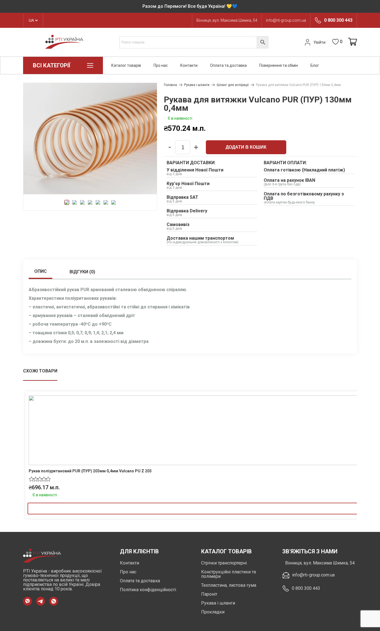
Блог (314, 65)
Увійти (319, 42)
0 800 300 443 (338, 20)
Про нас (161, 65)
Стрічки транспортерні (224, 563)
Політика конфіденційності (148, 589)
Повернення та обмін (278, 65)
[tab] (40, 272)
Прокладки (212, 612)
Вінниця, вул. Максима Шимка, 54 (226, 20)
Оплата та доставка (228, 65)
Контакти (189, 65)
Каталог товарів (126, 65)
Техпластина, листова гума (228, 585)
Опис (40, 271)
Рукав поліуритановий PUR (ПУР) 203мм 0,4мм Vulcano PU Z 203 (90, 471)
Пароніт (209, 594)
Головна (170, 85)
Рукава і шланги (196, 85)
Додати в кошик (246, 147)
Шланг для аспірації (233, 85)
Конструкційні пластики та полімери (228, 574)
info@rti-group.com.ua (286, 20)
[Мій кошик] (352, 42)
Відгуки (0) (82, 271)
